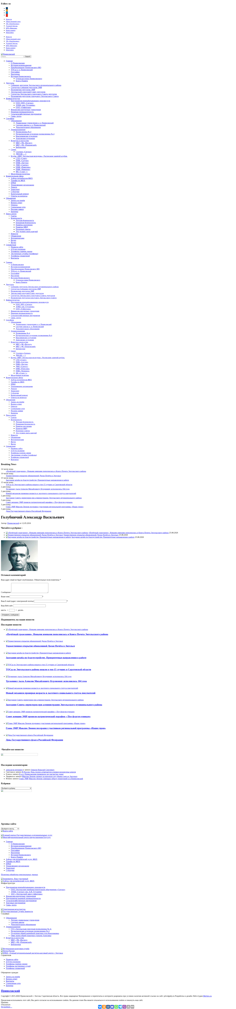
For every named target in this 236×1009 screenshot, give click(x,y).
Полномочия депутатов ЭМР (23, 90)
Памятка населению (24, 225)
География (15, 72)
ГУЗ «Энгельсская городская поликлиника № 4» (31, 929)
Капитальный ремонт (20, 194)
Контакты (15, 258)
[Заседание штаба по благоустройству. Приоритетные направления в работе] (38, 537)
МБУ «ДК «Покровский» (26, 145)
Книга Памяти (22, 81)
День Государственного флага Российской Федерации (28, 511)
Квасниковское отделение (26, 136)
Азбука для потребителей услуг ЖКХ (21, 859)
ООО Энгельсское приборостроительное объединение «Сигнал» (38, 889)
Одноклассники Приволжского (29, 79)
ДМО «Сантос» (22, 165)
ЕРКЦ (13, 183)
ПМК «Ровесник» (23, 167)
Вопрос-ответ (16, 203)
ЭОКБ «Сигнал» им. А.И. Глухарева (26, 892)
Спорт (13, 149)
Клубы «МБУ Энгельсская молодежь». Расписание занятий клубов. (39, 156)
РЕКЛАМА (10, 32)
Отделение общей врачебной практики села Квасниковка (35, 933)
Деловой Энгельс (12, 26)
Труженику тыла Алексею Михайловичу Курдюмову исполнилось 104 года (37, 489)
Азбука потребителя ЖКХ (22, 178)
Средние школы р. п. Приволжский (31, 125)
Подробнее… (6, 1007)
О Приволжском (18, 63)
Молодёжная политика (20, 174)
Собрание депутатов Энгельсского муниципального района (36, 85)
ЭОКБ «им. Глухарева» (25, 105)
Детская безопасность (25, 220)
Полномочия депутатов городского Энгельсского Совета (35, 96)
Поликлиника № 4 (23, 132)
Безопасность (16, 218)
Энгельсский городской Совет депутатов (28, 92)
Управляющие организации (22, 185)
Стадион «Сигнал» (24, 152)
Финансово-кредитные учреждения (26, 110)
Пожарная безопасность (26, 223)
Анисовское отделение (25, 138)
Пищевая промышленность (22, 112)
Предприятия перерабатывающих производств (30, 101)
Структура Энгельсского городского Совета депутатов (34, 94)
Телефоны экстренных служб (18, 966)
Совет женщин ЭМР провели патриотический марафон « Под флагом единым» (39, 502)
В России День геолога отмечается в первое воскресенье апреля (49, 772)
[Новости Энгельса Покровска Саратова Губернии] (8, 54)
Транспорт (15, 189)
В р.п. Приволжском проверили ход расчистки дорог (41, 774)
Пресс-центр (11, 214)
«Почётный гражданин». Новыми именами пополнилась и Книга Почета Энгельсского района (46, 471)
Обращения (11, 198)
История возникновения (21, 65)
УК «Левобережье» (12, 24)
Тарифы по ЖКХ (18, 180)
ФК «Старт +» (22, 172)
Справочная (11, 245)
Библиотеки (21, 147)
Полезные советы (23, 229)
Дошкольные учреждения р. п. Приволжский (35, 123)
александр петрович (14, 770)
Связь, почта (16, 116)
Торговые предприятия (15, 903)
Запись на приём (18, 200)
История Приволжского (21, 76)
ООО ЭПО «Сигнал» (25, 103)
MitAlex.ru (207, 996)
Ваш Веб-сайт (7, 606)
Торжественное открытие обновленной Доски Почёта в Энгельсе (33, 476)
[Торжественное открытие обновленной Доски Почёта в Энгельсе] (34, 535)
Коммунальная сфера (14, 176)
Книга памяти (10, 30)
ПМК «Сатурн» (22, 161)
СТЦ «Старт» (21, 158)
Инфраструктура (13, 98)
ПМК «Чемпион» (23, 169)
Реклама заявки (17, 209)
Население (15, 74)
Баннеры (14, 211)
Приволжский (13, 523)
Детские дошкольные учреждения (25, 920)
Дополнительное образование (28, 127)
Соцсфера (10, 118)
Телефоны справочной (20, 256)
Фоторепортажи (17, 238)
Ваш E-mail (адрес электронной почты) (17, 601)
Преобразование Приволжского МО (26, 67)
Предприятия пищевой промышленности (23, 898)
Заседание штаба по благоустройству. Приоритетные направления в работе (37, 480)
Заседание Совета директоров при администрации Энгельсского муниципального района (44, 498)
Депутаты (10, 83)
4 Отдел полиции (18, 249)
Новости (9, 19)
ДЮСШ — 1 (21, 154)
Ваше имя (5, 597)
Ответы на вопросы (19, 196)
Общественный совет (13, 21)
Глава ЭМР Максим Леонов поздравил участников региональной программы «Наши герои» (45, 507)
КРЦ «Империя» (11, 28)
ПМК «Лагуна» (22, 163)
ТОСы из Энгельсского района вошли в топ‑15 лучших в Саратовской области (39, 485)
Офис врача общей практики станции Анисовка (31, 936)
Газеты (14, 216)
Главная (9, 61)
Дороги (14, 187)
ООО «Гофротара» (23, 107)
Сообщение (6, 592)
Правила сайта (17, 247)
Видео (13, 240)
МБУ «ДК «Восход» (24, 143)
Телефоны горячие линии (21, 251)
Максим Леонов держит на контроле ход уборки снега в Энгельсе (49, 776)
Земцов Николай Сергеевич (42, 770)
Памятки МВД (22, 227)
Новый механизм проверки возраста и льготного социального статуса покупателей (41, 493)
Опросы (14, 205)
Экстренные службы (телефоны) (24, 254)
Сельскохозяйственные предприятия (26, 114)
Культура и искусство (20, 141)
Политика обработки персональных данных (19, 874)
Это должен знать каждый (27, 231)
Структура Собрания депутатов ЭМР (26, 87)
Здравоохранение (18, 130)
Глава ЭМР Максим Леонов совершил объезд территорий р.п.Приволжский (51, 779)
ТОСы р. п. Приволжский (22, 70)
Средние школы (17, 922)
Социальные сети (18, 207)
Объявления (16, 236)
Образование (16, 121)
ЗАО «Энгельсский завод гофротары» (27, 894)
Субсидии (15, 192)
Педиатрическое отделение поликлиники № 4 (35, 134)
